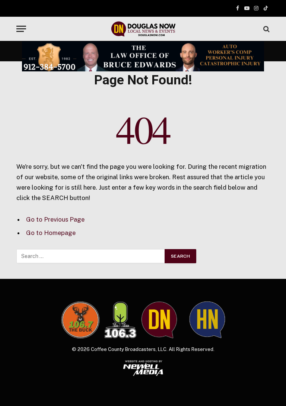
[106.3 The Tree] (120, 320)
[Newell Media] (143, 368)
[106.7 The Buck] (80, 319)
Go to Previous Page (55, 219)
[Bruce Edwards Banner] (143, 56)
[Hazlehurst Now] (207, 319)
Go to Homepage (51, 232)
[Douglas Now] (143, 29)
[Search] (266, 28)
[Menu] (21, 28)
